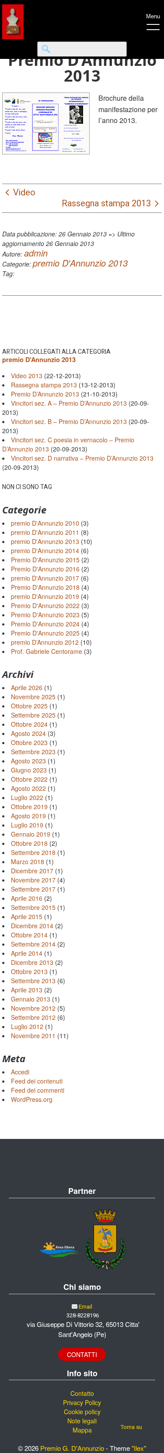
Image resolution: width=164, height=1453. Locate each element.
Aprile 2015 (26, 916)
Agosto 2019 (28, 815)
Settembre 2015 (33, 907)
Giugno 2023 (29, 770)
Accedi (20, 1071)
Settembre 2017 (33, 889)
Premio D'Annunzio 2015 (45, 559)
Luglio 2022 (27, 797)
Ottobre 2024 (29, 724)
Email (85, 1307)
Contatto (82, 1393)
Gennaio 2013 (30, 999)
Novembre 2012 (33, 1008)
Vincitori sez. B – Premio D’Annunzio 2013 (69, 421)
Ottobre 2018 (29, 843)
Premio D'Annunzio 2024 (45, 623)
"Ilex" (139, 1448)
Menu (153, 16)
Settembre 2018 (33, 852)
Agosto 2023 (28, 760)
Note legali (82, 1420)
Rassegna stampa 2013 (44, 384)
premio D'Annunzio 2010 (45, 523)
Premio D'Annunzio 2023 (45, 614)
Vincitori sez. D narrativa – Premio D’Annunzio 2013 (82, 458)
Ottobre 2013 (29, 971)
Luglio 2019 (27, 825)
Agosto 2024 (28, 733)
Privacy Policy (82, 1402)
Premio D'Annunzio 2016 (45, 568)
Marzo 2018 (27, 861)
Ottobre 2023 (29, 742)
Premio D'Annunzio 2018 (45, 587)
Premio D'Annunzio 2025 (45, 633)
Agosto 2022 (28, 788)
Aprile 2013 (26, 989)
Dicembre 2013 (32, 962)
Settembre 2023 (33, 751)
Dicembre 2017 (32, 870)
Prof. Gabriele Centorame (46, 651)
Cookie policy (82, 1411)
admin (36, 252)
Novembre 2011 (33, 1035)
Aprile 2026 (26, 687)
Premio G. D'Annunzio (72, 1448)
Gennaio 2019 (30, 834)
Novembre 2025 (33, 696)
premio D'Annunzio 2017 (45, 578)
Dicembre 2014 (32, 925)
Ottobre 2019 (29, 806)
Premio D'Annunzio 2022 (45, 605)
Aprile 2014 (26, 953)
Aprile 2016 (26, 898)
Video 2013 (26, 375)
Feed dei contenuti (37, 1081)
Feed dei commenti (37, 1090)
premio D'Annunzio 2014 (45, 550)
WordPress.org (31, 1099)
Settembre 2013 (33, 980)
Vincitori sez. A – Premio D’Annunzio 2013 (69, 403)
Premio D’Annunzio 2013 (45, 394)
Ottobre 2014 (29, 934)
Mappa (82, 1430)
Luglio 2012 (27, 1026)
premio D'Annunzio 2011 (45, 532)
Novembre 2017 (33, 879)
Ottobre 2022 (29, 779)
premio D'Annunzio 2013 (80, 262)
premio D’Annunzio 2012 (45, 642)
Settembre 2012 (33, 1017)
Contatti (82, 1354)
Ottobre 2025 (29, 705)
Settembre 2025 (33, 715)
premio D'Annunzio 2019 (45, 596)
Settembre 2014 (33, 944)
